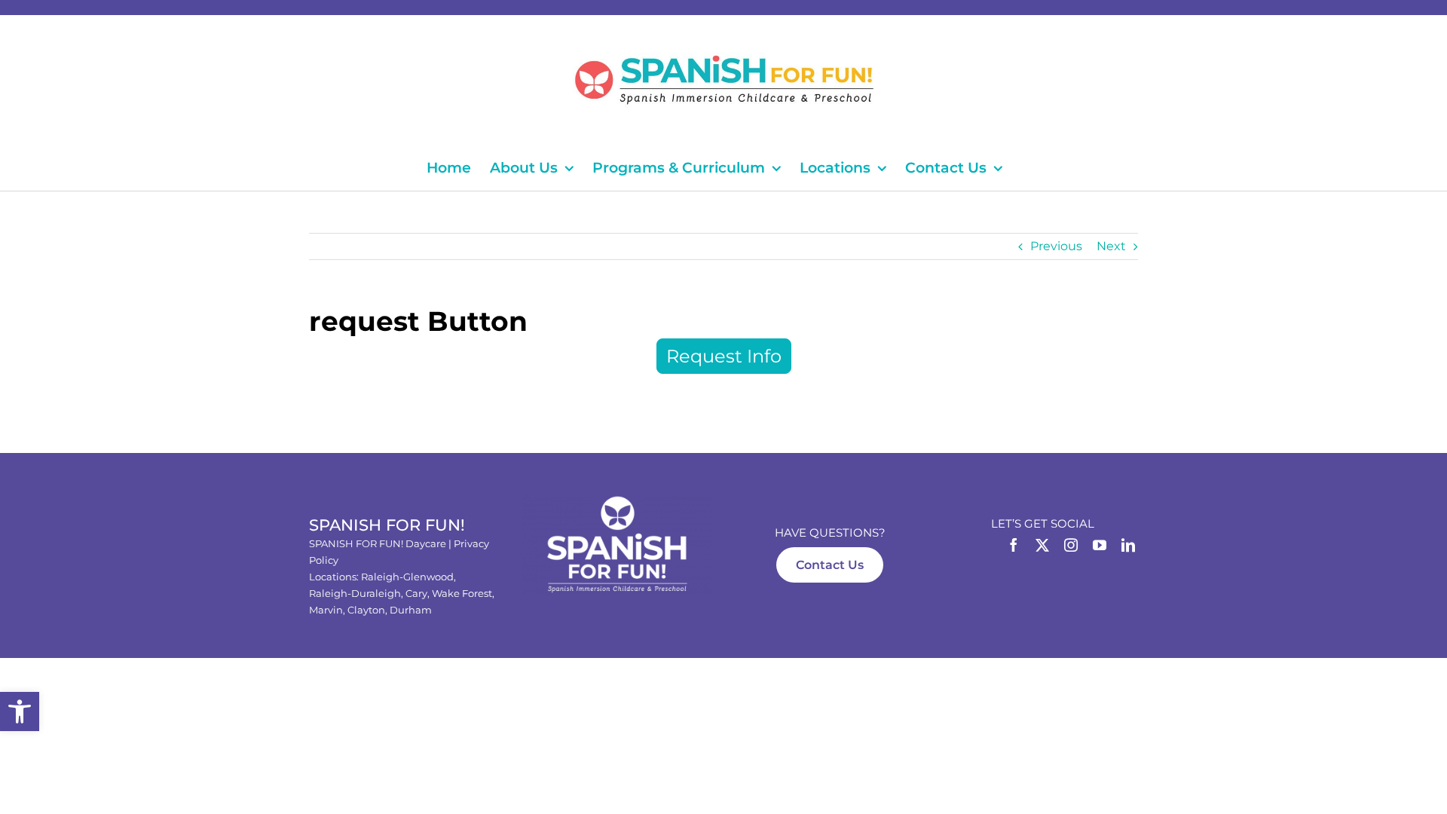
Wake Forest (462, 593)
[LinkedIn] (1128, 545)
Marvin (326, 610)
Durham (411, 610)
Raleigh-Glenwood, (408, 577)
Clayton (366, 610)
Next (1111, 246)
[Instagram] (1071, 545)
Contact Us (830, 565)
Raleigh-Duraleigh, (357, 593)
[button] (19, 711)
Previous (1056, 246)
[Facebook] (1013, 545)
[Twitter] (1042, 545)
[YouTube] (1099, 545)
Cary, (418, 593)
